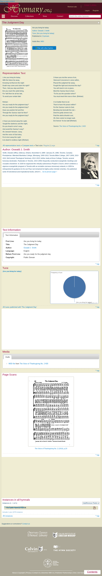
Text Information (11, 235)
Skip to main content (7, 1)
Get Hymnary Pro (84, 573)
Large (53, 145)
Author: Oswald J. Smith (40, 31)
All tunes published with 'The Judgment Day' (20, 307)
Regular (46, 145)
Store (45, 16)
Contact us (26, 524)
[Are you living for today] (12, 271)
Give (74, 573)
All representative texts (12, 145)
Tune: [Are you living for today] (43, 33)
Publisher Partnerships (63, 573)
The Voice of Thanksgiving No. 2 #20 (72, 126)
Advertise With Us (47, 573)
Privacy (28, 573)
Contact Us (36, 573)
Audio (7, 357)
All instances (8, 516)
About (14, 573)
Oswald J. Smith (30, 248)
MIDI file (12, 364)
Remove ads (72, 7)
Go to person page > (49, 172)
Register (96, 11)
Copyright (21, 573)
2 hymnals (45, 36)
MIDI (42, 41)
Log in (87, 11)
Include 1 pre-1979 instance (13, 512)
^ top (97, 145)
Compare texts (28, 145)
